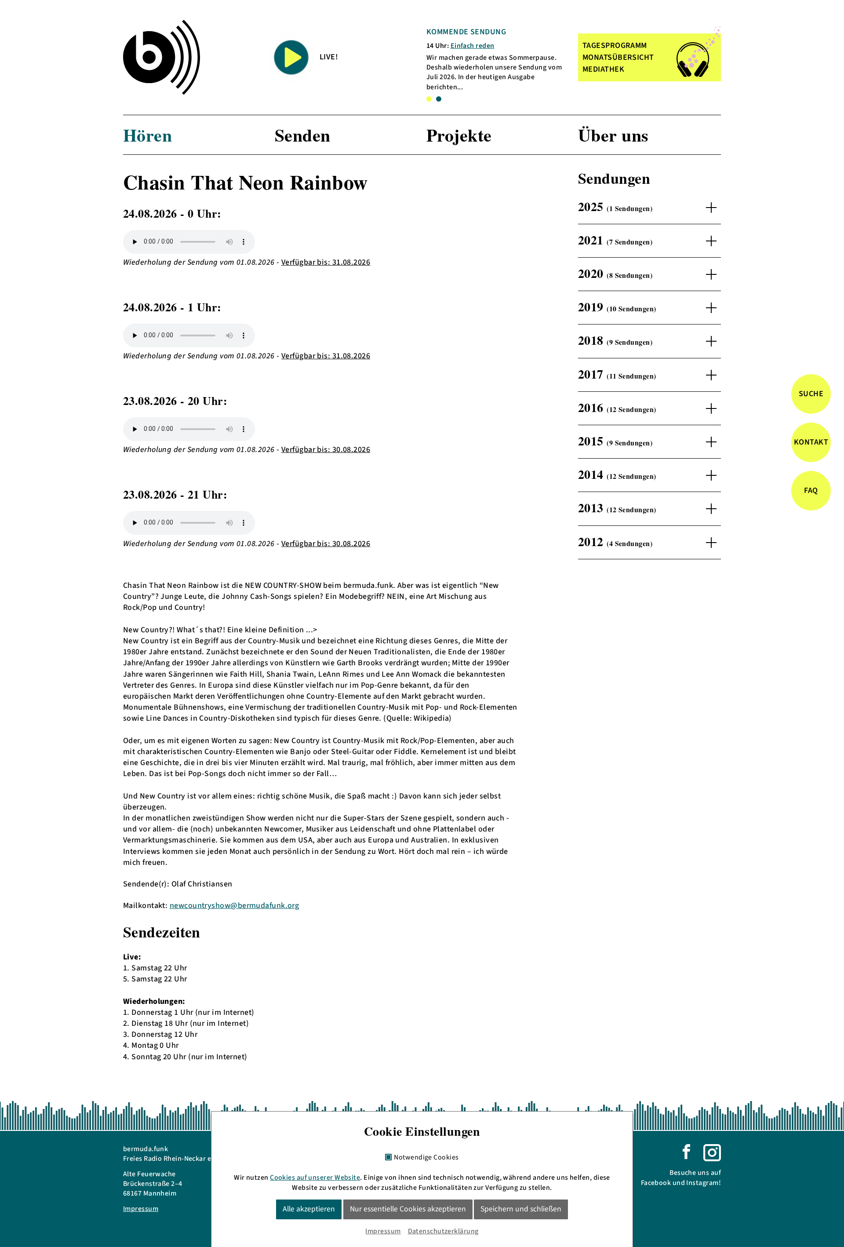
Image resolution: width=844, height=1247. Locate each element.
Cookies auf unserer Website (315, 1177)
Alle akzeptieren (309, 1208)
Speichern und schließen (520, 1208)
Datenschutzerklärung (443, 1231)
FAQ (811, 490)
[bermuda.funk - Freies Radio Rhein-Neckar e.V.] (161, 57)
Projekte (459, 135)
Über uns (613, 135)
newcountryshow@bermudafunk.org (234, 905)
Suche (811, 393)
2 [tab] (438, 99)
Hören (147, 135)
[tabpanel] (496, 59)
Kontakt (811, 442)
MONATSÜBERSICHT (618, 57)
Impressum (140, 1209)
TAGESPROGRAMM (614, 45)
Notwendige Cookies (426, 1158)
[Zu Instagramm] (712, 1152)
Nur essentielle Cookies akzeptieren (408, 1208)
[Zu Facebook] (686, 1151)
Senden (303, 135)
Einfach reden (473, 46)
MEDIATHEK (603, 69)
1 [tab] (429, 99)
